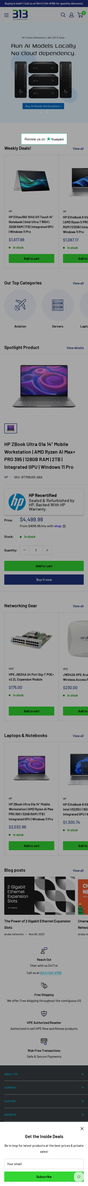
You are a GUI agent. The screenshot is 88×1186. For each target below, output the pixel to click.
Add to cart (32, 258)
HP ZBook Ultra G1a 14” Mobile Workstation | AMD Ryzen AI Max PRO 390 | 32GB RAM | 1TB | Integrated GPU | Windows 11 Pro (31, 811)
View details (75, 348)
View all (78, 148)
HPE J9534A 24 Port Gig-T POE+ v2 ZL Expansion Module (31, 676)
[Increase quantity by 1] (47, 550)
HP (10, 211)
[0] (80, 14)
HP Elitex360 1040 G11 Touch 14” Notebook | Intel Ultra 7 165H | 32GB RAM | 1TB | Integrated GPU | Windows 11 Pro (31, 224)
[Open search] (63, 15)
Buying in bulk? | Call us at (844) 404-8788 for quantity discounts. (44, 3)
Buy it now (44, 579)
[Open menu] (6, 15)
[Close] (82, 1128)
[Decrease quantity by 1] (24, 550)
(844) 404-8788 (51, 973)
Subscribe (44, 1176)
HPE (11, 668)
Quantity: (10, 550)
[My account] (71, 15)
